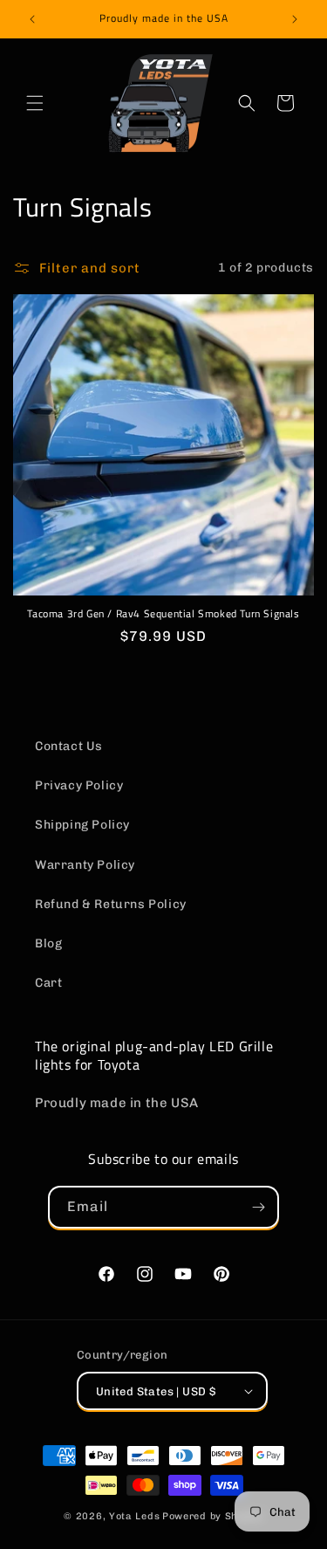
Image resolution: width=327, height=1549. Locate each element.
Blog (48, 943)
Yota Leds (134, 1516)
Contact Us (69, 746)
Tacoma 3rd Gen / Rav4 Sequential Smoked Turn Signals (163, 614)
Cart (48, 982)
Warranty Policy (85, 864)
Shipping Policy (82, 824)
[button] (35, 103)
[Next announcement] (295, 19)
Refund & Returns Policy (111, 904)
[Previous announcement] (32, 19)
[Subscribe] (258, 1207)
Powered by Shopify (212, 1516)
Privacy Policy (79, 785)
